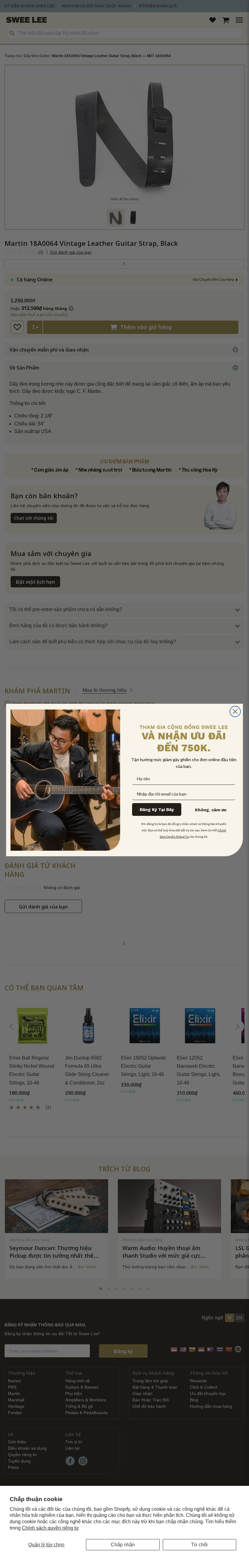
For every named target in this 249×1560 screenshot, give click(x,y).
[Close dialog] (235, 711)
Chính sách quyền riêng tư (50, 1528)
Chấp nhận (123, 1544)
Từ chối (199, 1544)
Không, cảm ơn (211, 809)
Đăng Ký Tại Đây (157, 809)
